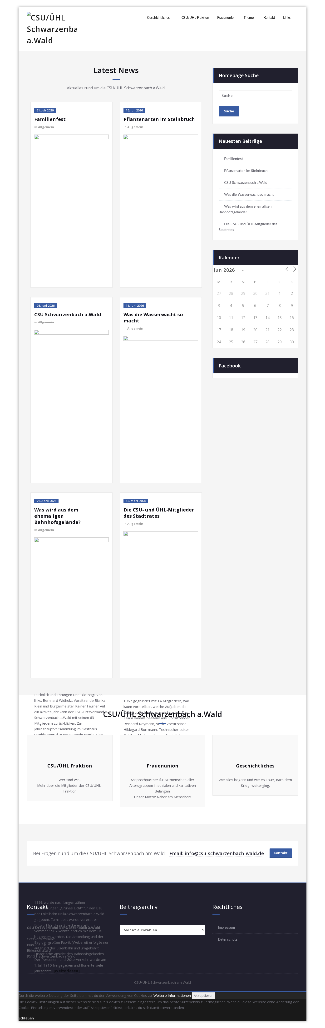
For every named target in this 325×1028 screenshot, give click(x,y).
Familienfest (50, 119)
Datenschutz (227, 939)
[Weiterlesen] (67, 970)
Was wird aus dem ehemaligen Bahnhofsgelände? (57, 515)
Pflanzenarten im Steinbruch (159, 119)
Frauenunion (226, 18)
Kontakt (269, 18)
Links (287, 18)
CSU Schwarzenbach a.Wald (67, 314)
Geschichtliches (158, 18)
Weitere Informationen (172, 995)
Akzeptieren (203, 995)
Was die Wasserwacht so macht (153, 317)
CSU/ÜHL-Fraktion (195, 18)
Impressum (226, 927)
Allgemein (46, 127)
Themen (250, 18)
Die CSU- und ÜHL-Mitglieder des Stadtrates (158, 512)
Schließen (26, 1018)
